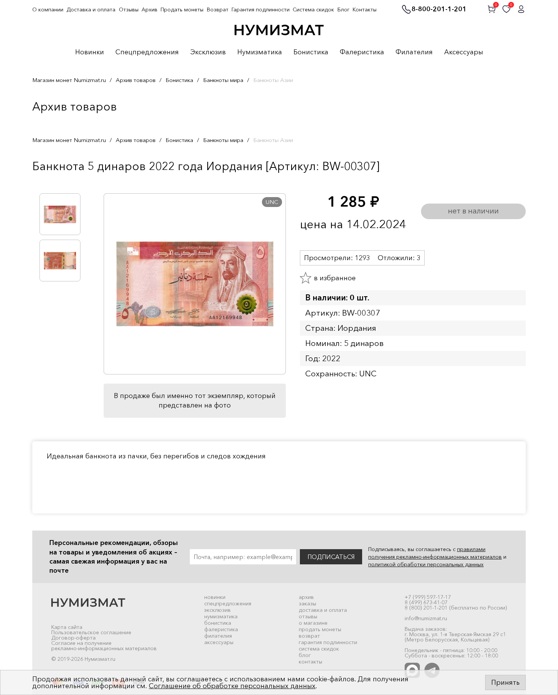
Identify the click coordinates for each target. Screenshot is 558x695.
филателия (218, 635)
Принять (505, 682)
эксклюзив (217, 610)
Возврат (218, 9)
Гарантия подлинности (261, 9)
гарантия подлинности (328, 642)
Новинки (89, 52)
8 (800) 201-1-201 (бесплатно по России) (456, 607)
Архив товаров (136, 80)
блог (305, 655)
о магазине (313, 622)
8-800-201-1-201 (439, 9)
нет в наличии (473, 210)
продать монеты (320, 629)
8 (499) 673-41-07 (426, 602)
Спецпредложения (147, 52)
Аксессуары (463, 52)
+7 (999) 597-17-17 (428, 597)
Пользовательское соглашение (91, 632)
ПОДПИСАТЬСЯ (331, 557)
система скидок (319, 648)
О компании (47, 9)
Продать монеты (182, 9)
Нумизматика (259, 52)
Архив (150, 9)
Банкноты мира (223, 80)
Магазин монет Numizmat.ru (69, 80)
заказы (307, 603)
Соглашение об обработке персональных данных (232, 686)
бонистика (217, 622)
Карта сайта (66, 627)
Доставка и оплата (90, 9)
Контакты (365, 9)
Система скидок (313, 9)
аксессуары (218, 642)
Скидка (49, 182)
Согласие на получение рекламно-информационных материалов (104, 646)
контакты (310, 661)
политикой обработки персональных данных (426, 564)
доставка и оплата (323, 610)
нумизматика (221, 616)
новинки (214, 597)
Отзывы (129, 9)
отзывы (308, 616)
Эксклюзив (208, 52)
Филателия (414, 52)
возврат (309, 635)
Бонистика (310, 52)
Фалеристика (362, 52)
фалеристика (221, 629)
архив (306, 597)
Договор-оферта (73, 637)
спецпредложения (227, 603)
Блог (343, 9)
